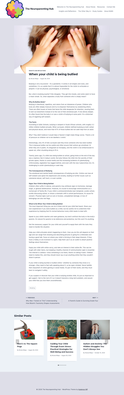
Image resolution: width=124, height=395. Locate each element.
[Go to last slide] (17, 341)
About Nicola (90, 7)
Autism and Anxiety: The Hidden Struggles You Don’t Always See (95, 346)
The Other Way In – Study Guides (90, 11)
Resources (101, 7)
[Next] (106, 341)
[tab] (58, 365)
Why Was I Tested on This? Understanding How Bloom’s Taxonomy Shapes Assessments (42, 300)
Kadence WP (83, 389)
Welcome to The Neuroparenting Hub (70, 7)
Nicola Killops (34, 78)
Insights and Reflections (67, 11)
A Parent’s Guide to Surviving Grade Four (83, 299)
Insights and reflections (37, 70)
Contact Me (111, 7)
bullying (32, 288)
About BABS (108, 11)
